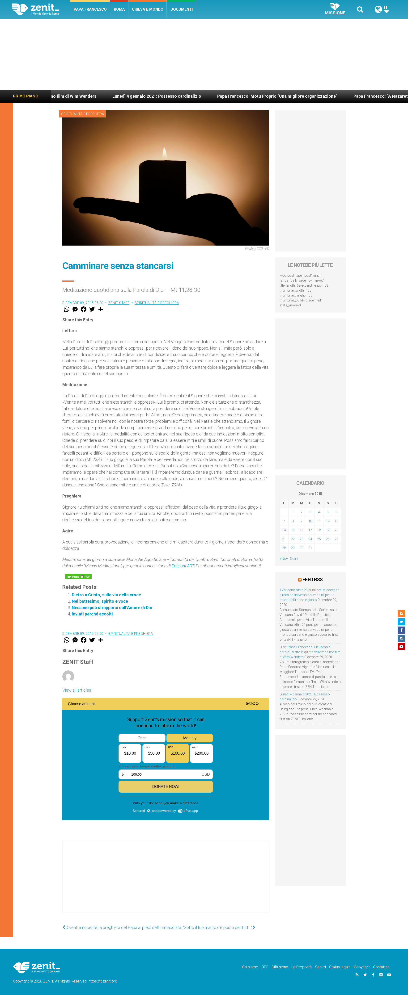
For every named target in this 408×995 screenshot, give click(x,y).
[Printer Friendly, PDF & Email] (78, 576)
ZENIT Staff (119, 303)
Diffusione (280, 967)
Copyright (362, 967)
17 (310, 530)
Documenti (181, 9)
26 (328, 539)
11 (319, 521)
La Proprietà (301, 967)
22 (293, 539)
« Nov (284, 558)
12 (328, 521)
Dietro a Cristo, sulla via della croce (106, 594)
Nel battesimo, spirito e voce (100, 601)
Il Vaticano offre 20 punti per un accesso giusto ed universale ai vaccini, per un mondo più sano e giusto (310, 595)
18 (319, 530)
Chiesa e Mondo (147, 9)
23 (301, 539)
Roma (119, 9)
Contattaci (381, 967)
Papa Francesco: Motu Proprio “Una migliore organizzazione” (230, 96)
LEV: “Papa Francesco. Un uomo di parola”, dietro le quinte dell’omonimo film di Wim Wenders (310, 652)
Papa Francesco (90, 9)
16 (301, 530)
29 (293, 548)
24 (310, 539)
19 (328, 530)
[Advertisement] (204, 54)
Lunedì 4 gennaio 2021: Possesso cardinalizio (109, 96)
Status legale (340, 967)
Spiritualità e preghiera (82, 114)
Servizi (320, 967)
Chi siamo (250, 967)
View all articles (76, 690)
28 (284, 548)
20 (336, 530)
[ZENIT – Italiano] (41, 9)
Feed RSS (312, 579)
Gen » (294, 558)
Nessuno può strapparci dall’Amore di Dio (112, 607)
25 (319, 539)
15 (293, 530)
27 (336, 539)
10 (310, 521)
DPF (265, 967)
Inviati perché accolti (92, 613)
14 (284, 530)
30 (301, 548)
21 (284, 539)
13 (336, 521)
